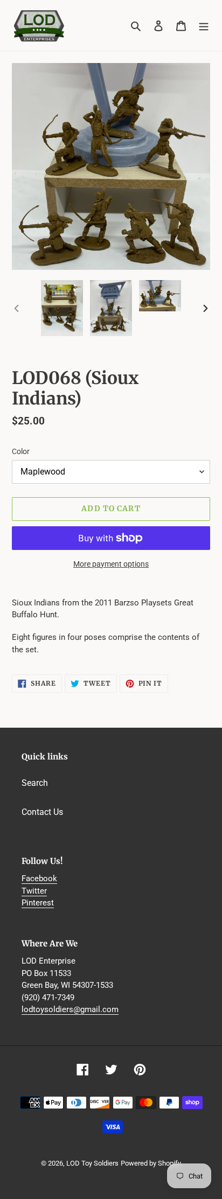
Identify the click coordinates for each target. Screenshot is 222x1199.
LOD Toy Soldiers (92, 1163)
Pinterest (38, 903)
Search (35, 783)
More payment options (111, 564)
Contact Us (42, 812)
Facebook (39, 878)
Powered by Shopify (151, 1163)
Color (21, 451)
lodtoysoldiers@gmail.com (70, 1009)
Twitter (34, 891)
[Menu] (203, 25)
